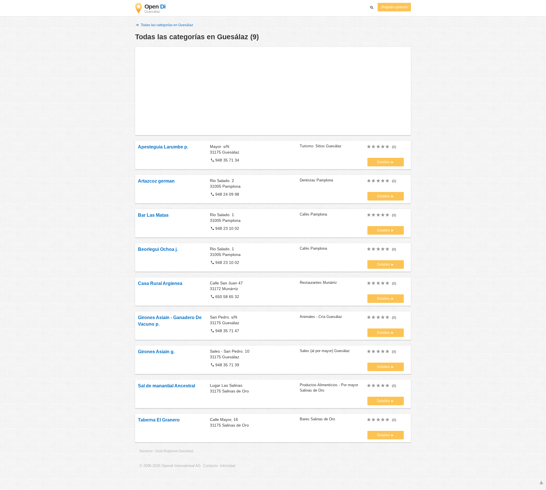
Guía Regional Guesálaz (174, 451)
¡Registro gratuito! (394, 7)
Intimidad (227, 466)
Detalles (384, 162)
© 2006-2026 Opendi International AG (170, 466)
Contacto (210, 466)
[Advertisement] (273, 91)
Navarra (145, 451)
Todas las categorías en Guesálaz (166, 25)
